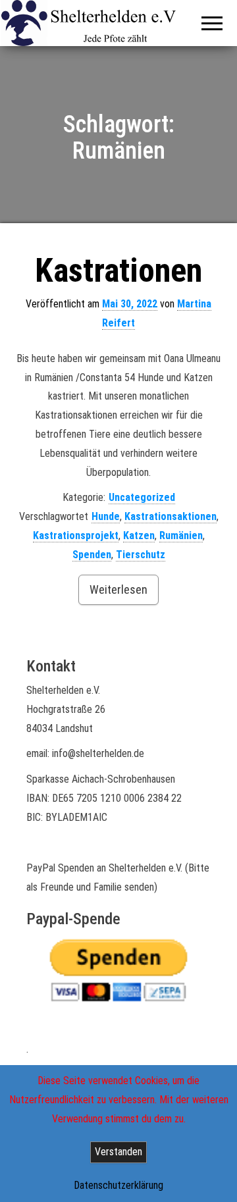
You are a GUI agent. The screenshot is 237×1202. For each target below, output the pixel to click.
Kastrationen (118, 270)
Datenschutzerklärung (118, 1185)
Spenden (91, 554)
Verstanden (118, 1151)
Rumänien (181, 535)
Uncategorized (142, 497)
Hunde (106, 516)
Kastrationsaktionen (170, 516)
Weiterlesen (118, 589)
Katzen (139, 535)
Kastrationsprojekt (75, 535)
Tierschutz (140, 554)
